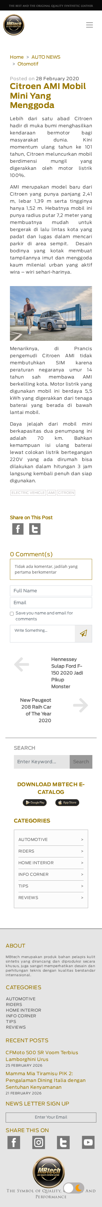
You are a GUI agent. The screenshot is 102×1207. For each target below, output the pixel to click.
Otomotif (28, 64)
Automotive (51, 840)
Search (81, 762)
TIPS (11, 1022)
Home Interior (51, 863)
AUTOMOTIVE (20, 999)
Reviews (51, 898)
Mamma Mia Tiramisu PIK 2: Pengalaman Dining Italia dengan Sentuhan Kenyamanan (46, 1080)
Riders (51, 851)
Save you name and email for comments (44, 616)
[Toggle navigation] (89, 25)
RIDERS (14, 1005)
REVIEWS (16, 1028)
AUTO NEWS (45, 57)
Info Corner (51, 875)
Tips (51, 886)
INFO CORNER (21, 1016)
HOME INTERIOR (23, 1010)
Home (17, 57)
